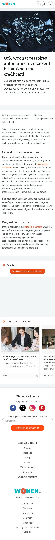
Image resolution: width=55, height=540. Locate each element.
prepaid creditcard (33, 227)
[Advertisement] (20, 296)
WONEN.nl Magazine (27, 477)
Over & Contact (27, 503)
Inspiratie (27, 453)
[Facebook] (13, 408)
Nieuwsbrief (27, 472)
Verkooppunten (27, 467)
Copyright (27, 518)
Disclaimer (28, 523)
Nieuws (27, 448)
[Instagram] (32, 408)
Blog (27, 457)
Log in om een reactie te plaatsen (27, 271)
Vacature (27, 508)
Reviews (27, 462)
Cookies (27, 532)
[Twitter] (22, 408)
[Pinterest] (42, 408)
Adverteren (27, 513)
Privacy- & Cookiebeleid (27, 527)
